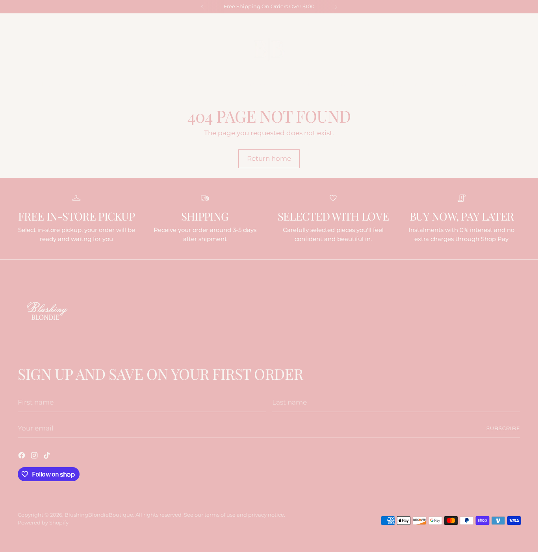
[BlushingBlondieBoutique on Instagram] (506, 22)
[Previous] (202, 6)
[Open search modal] (22, 84)
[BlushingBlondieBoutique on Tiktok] (516, 22)
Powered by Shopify (43, 522)
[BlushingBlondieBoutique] (269, 49)
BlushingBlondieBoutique (99, 515)
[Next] (336, 6)
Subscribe (503, 428)
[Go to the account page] (499, 84)
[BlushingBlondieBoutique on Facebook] (496, 22)
